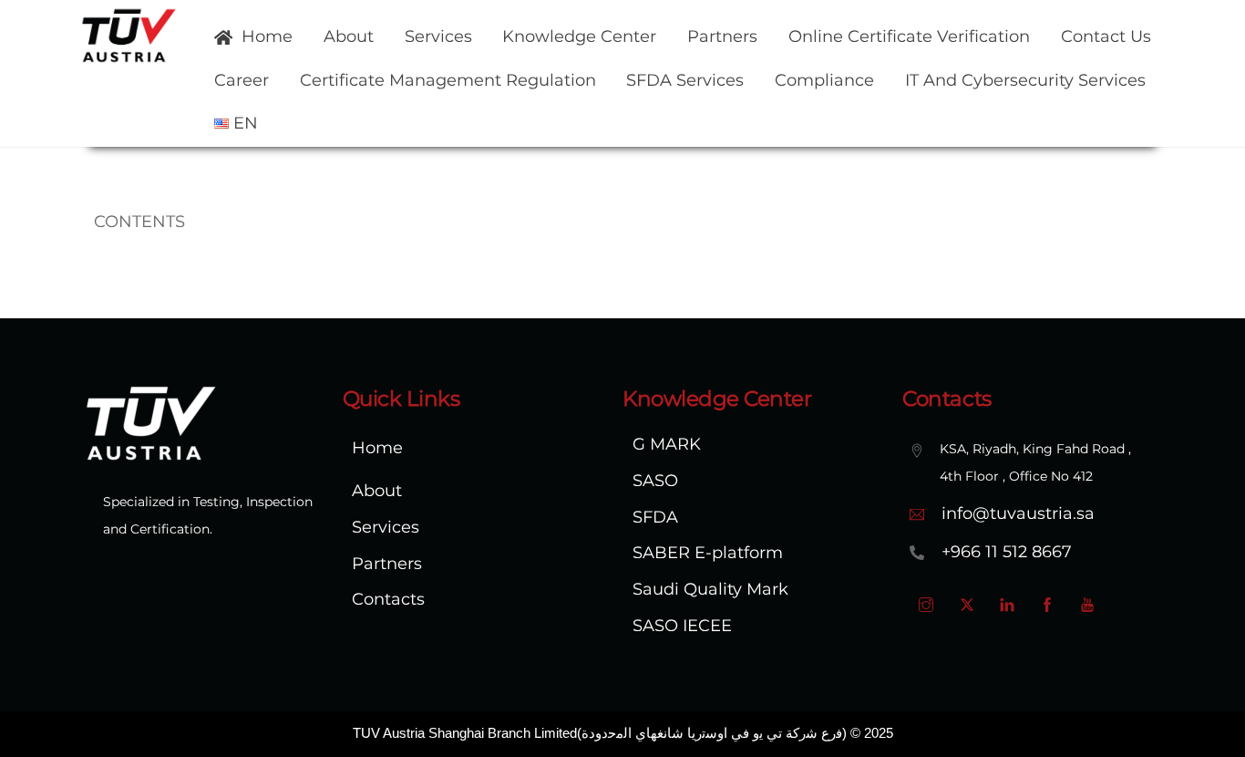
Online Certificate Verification (909, 36)
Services (438, 36)
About (349, 36)
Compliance (824, 80)
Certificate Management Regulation (448, 80)
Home (265, 36)
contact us (1106, 36)
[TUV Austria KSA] (129, 57)
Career (241, 80)
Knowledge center (579, 36)
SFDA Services (685, 80)
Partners (722, 36)
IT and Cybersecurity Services (1025, 80)
